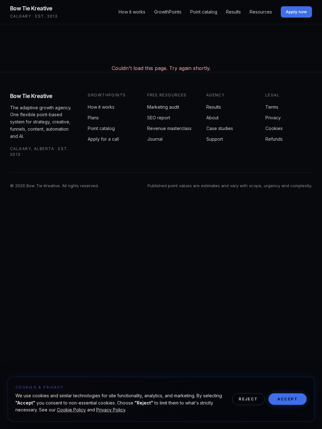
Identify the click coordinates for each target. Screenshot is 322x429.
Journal (155, 139)
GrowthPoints (167, 11)
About (212, 117)
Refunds (274, 139)
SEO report (158, 117)
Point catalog (203, 11)
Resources (261, 11)
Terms (271, 107)
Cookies (274, 128)
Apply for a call (103, 139)
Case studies (219, 128)
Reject (248, 399)
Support (214, 139)
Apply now (296, 11)
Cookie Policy (71, 409)
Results (233, 11)
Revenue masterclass (169, 128)
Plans (93, 117)
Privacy (273, 117)
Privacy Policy (110, 409)
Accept (287, 399)
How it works (132, 11)
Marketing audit (163, 107)
